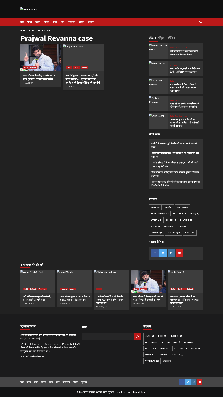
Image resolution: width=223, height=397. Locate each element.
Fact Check (179, 214)
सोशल (81, 21)
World (190, 233)
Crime (68, 68)
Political (186, 220)
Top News (185, 48)
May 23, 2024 (176, 307)
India (26, 68)
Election (173, 65)
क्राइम (91, 21)
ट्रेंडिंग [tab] (171, 38)
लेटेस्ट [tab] (152, 38)
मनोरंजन (71, 21)
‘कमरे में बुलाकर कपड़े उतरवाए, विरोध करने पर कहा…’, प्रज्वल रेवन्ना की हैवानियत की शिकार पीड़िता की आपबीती (83, 79)
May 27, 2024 (103, 307)
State (84, 68)
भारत (29, 21)
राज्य (55, 21)
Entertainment (160, 214)
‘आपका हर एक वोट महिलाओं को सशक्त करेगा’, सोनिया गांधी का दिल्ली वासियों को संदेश (184, 122)
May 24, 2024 (29, 83)
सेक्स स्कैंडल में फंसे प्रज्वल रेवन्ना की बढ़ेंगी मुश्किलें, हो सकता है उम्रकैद (39, 77)
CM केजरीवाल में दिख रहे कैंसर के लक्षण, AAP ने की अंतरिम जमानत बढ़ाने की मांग (183, 87)
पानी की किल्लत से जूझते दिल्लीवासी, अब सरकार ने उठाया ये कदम (174, 145)
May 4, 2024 (72, 87)
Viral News (173, 233)
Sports (168, 226)
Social (155, 226)
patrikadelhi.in (138, 391)
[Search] (201, 21)
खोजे (84, 327)
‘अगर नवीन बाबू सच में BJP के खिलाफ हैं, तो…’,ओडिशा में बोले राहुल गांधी (175, 155)
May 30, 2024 (66, 303)
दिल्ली (46, 21)
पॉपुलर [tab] (161, 38)
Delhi (172, 48)
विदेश (37, 21)
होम (22, 21)
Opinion (171, 220)
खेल (62, 21)
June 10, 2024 (29, 303)
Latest (33, 68)
